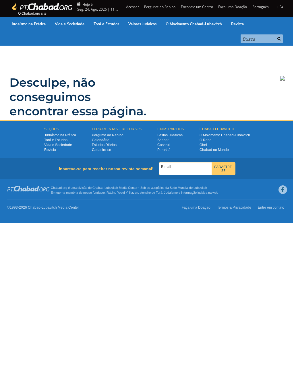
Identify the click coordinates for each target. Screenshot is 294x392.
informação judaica (194, 192)
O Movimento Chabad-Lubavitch (194, 24)
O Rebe (206, 140)
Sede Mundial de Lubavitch (188, 187)
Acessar (132, 6)
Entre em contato (271, 207)
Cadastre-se (101, 150)
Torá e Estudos (106, 24)
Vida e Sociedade (69, 24)
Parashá (164, 150)
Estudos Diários (104, 145)
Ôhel (203, 145)
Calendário (100, 140)
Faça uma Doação (232, 6)
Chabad (97, 187)
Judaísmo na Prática (28, 24)
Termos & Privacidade (234, 207)
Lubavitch (111, 187)
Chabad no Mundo (214, 150)
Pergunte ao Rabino (159, 6)
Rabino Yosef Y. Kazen (122, 192)
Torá (159, 192)
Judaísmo (171, 192)
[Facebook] (282, 189)
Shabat (163, 140)
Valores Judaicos (142, 24)
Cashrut (163, 145)
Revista (237, 24)
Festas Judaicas (170, 135)
